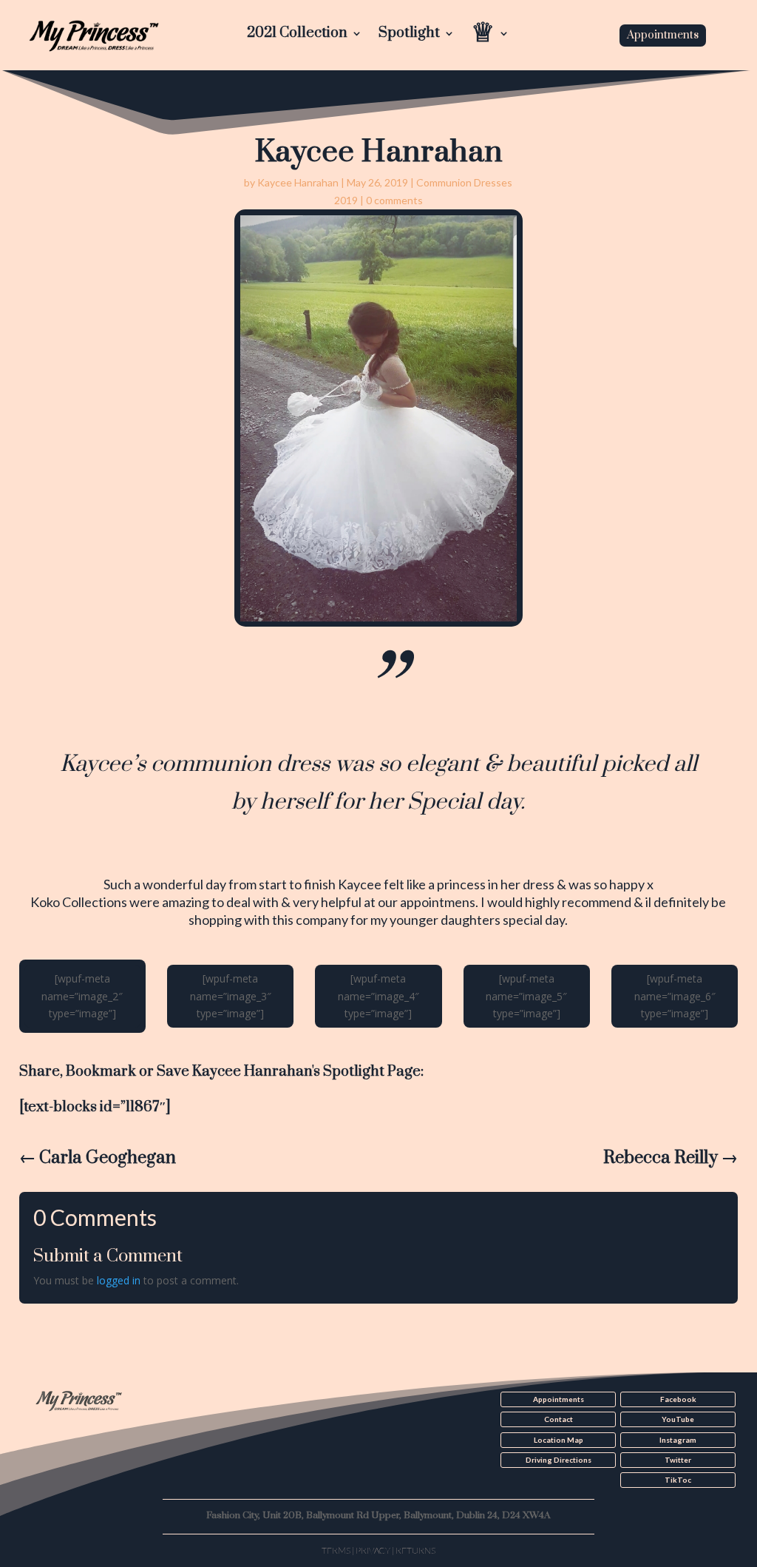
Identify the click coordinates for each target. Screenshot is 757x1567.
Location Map (558, 1439)
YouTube (678, 1419)
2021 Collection (297, 35)
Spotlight (409, 35)
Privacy (373, 1550)
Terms (336, 1550)
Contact (558, 1419)
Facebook (678, 1399)
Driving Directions (558, 1459)
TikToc (678, 1479)
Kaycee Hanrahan (298, 182)
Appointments (663, 35)
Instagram (677, 1439)
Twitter (678, 1459)
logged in (118, 1280)
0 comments (394, 200)
